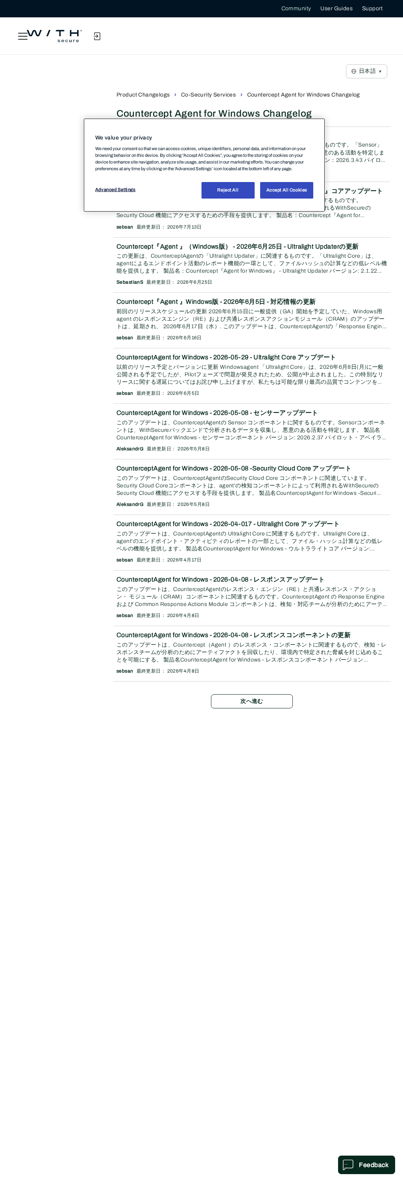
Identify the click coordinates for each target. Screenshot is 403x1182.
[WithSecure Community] (54, 36)
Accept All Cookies (286, 190)
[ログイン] (97, 36)
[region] (204, 165)
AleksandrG (130, 449)
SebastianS (129, 282)
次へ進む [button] (251, 701)
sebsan (124, 227)
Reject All (227, 190)
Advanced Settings (115, 189)
